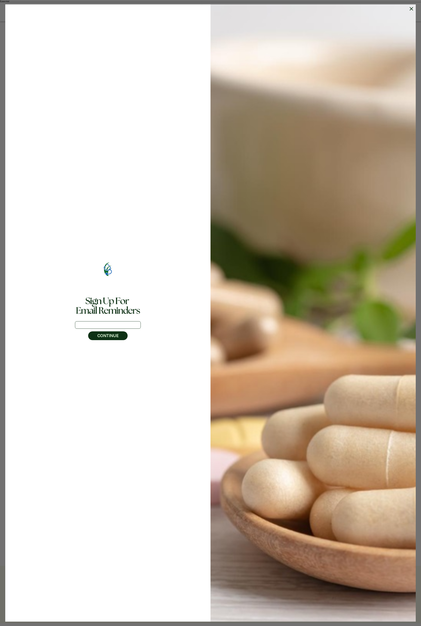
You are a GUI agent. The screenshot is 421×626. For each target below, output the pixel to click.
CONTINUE (108, 335)
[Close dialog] (411, 8)
